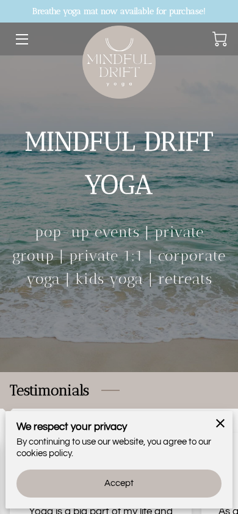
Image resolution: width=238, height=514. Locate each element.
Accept (119, 483)
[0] (219, 39)
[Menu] (21, 39)
